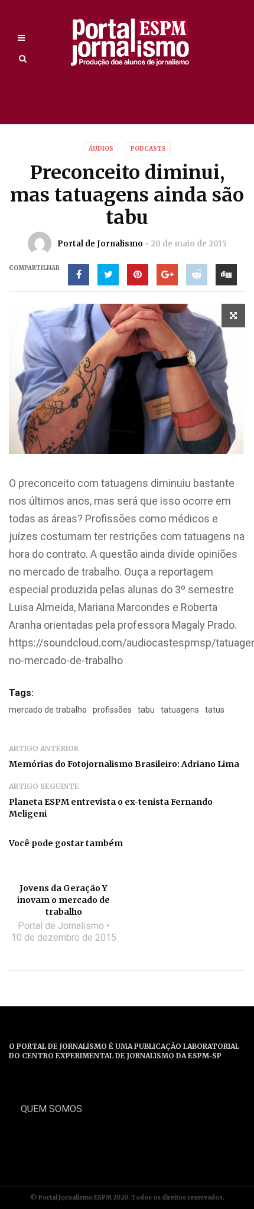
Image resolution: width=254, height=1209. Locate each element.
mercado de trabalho (48, 709)
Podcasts (148, 148)
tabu (146, 709)
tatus (214, 709)
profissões (112, 709)
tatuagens (180, 709)
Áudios (101, 148)
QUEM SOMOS (51, 1108)
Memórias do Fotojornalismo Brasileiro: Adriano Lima (124, 764)
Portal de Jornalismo (100, 244)
